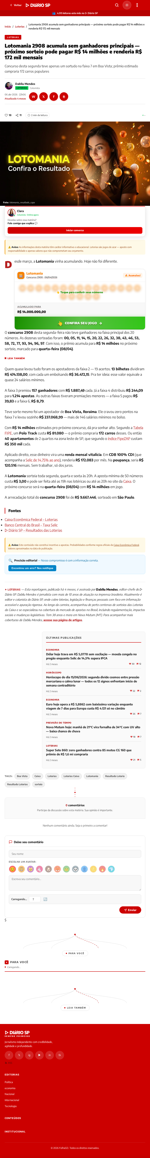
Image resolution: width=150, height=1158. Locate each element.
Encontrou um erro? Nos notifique (32, 568)
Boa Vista (22, 776)
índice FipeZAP (119, 438)
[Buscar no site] (116, 5)
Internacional (12, 1100)
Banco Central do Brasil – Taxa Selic (31, 525)
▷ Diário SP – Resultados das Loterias (33, 530)
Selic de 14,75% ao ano (43, 460)
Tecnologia (11, 1106)
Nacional (9, 1094)
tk (60, 1055)
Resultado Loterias (17, 784)
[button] (75, 221)
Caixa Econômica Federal (126, 544)
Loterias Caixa (71, 776)
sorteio (38, 784)
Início (8, 26)
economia (10, 1088)
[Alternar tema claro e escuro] (127, 5)
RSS (10, 1062)
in (50, 1055)
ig (29, 1055)
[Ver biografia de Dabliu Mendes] (9, 86)
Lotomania (92, 776)
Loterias (19, 26)
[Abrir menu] (137, 5)
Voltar (17, 5)
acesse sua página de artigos (62, 620)
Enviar (132, 910)
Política (9, 1082)
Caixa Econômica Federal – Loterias (31, 519)
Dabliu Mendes (25, 83)
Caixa (127, 481)
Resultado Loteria (115, 776)
